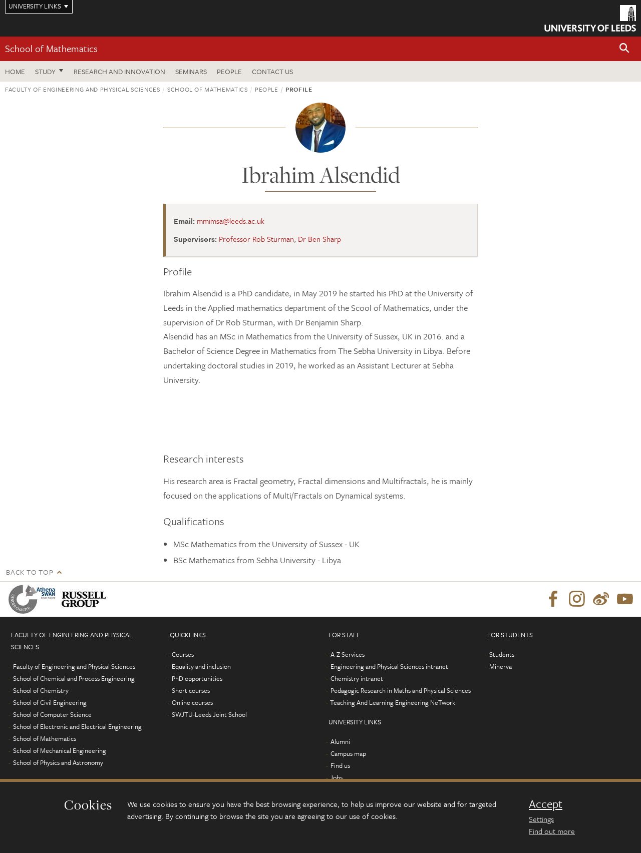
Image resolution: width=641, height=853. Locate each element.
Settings (541, 818)
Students (501, 654)
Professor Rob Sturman (256, 238)
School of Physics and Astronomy (58, 762)
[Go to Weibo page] (601, 599)
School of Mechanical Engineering (59, 750)
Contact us (272, 71)
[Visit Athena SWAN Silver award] (34, 599)
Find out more (552, 830)
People (229, 71)
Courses (183, 654)
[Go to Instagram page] (577, 599)
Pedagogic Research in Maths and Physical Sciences (401, 690)
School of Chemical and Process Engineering (74, 678)
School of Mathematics (51, 48)
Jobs (336, 777)
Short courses (191, 690)
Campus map (348, 753)
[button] (624, 49)
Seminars (191, 71)
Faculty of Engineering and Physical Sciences (82, 89)
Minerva (500, 666)
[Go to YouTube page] (625, 599)
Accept (545, 804)
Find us (340, 765)
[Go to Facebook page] (553, 599)
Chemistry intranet (357, 678)
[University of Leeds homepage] (590, 18)
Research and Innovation (119, 71)
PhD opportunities (197, 678)
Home (15, 71)
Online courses (192, 702)
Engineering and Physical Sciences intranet (389, 666)
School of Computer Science (52, 714)
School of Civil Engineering (50, 702)
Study (45, 71)
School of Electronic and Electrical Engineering (77, 726)
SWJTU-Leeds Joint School (209, 714)
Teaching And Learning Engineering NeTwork (392, 702)
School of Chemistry (41, 690)
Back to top (29, 572)
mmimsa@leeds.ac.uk (230, 220)
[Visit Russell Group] (86, 599)
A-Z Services (348, 654)
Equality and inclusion (201, 666)
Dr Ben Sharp (319, 238)
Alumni (340, 741)
